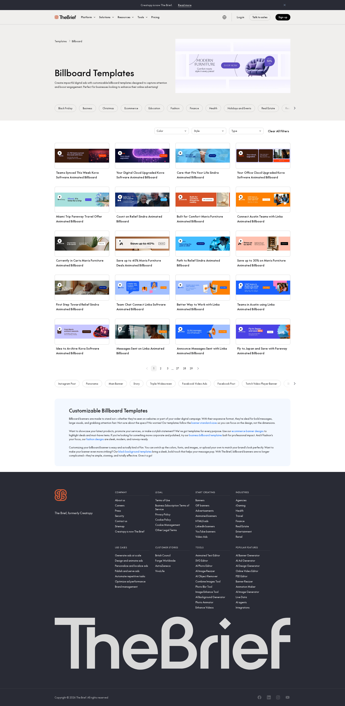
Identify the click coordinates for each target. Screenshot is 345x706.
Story (137, 383)
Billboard (77, 41)
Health (213, 108)
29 (191, 368)
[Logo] (61, 495)
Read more (185, 5)
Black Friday (65, 108)
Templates (61, 41)
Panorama (92, 383)
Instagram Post (67, 383)
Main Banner (116, 383)
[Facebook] (259, 697)
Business (87, 108)
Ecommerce (131, 108)
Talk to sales (259, 17)
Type (234, 131)
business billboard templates (205, 435)
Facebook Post (226, 383)
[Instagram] (278, 697)
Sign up (283, 17)
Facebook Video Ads (194, 383)
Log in (240, 17)
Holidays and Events (239, 108)
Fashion (175, 108)
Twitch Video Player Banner (261, 383)
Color (160, 131)
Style (197, 131)
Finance (194, 108)
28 (184, 368)
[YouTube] (287, 697)
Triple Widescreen (161, 383)
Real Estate (268, 108)
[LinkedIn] (269, 697)
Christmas (108, 108)
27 (177, 368)
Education (154, 108)
